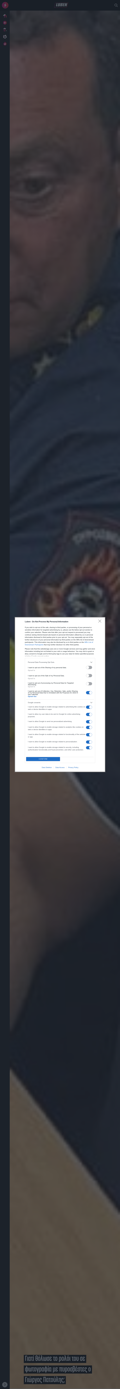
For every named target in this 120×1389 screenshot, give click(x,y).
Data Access (60, 767)
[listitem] (60, 662)
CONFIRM (43, 759)
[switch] (89, 667)
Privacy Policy (73, 767)
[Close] (100, 622)
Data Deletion (47, 767)
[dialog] (60, 694)
